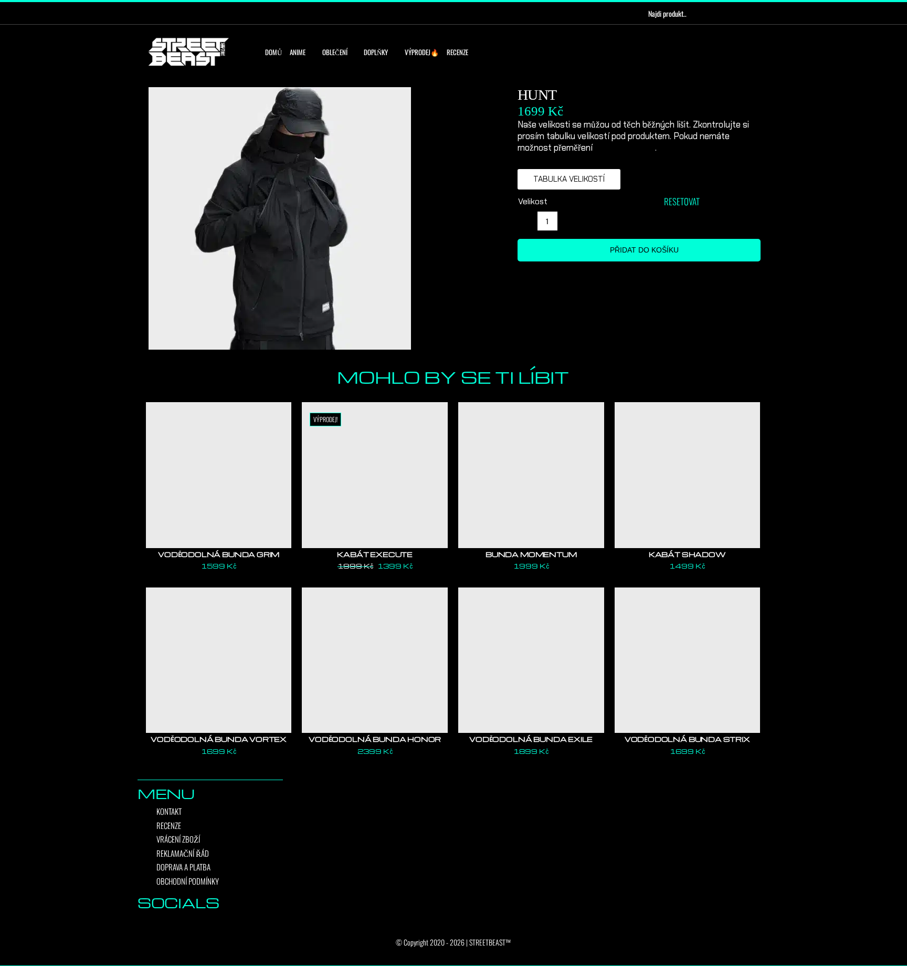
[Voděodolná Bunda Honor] (375, 660)
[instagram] (166, 13)
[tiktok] (183, 13)
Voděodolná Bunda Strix (687, 738)
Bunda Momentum (531, 554)
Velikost (532, 201)
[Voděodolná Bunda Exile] (531, 660)
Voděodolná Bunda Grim (218, 554)
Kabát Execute (375, 554)
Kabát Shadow (687, 554)
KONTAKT (169, 811)
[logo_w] (188, 39)
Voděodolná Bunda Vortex (219, 738)
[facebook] (149, 13)
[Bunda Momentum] (531, 475)
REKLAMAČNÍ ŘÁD (182, 853)
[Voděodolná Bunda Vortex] (219, 660)
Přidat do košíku (644, 250)
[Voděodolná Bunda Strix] (688, 660)
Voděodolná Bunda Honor (375, 738)
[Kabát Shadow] (688, 475)
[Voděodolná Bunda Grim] (219, 475)
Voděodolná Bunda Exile (531, 738)
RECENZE (168, 825)
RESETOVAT (682, 201)
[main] (323, 218)
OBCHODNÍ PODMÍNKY (187, 881)
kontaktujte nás (625, 148)
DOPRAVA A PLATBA (183, 867)
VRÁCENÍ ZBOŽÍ (178, 839)
